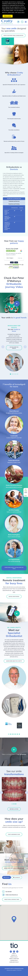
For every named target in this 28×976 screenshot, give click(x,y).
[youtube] (17, 952)
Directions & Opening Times (11, 899)
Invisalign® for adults (14, 348)
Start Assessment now (14, 834)
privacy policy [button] (21, 12)
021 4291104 (8, 891)
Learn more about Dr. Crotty (14, 661)
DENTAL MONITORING (14, 596)
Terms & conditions (14, 958)
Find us (14, 953)
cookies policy (11, 12)
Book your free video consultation (13, 35)
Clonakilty (17, 877)
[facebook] (11, 952)
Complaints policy (14, 962)
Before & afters (14, 809)
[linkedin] (14, 952)
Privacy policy (14, 956)
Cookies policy (14, 960)
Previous (2, 346)
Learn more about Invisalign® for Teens (14, 568)
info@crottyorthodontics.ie (11, 894)
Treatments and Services (14, 201)
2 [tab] (13, 803)
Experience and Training (14, 203)
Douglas (7, 877)
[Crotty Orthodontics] (7, 22)
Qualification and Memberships (14, 198)
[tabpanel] (14, 345)
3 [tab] (15, 803)
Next (25, 346)
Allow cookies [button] (7, 16)
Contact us (14, 955)
